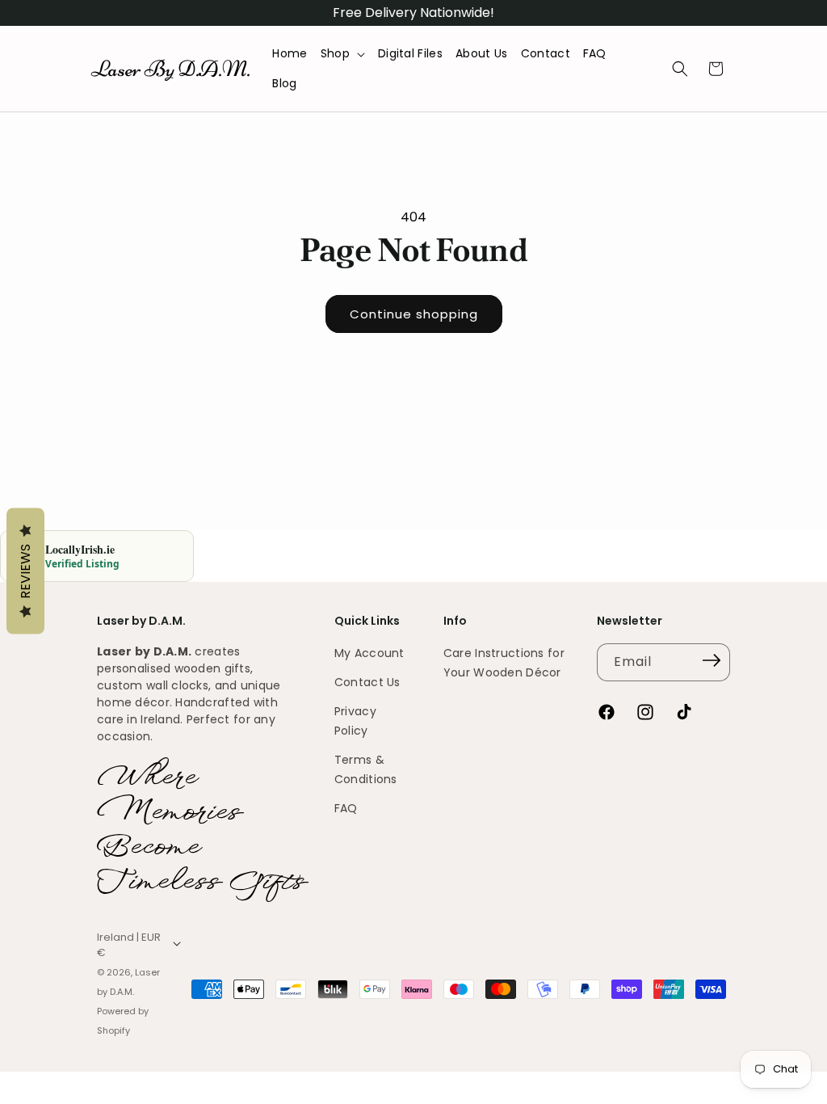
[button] (343, 54)
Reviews (25, 571)
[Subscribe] (712, 661)
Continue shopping (414, 313)
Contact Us (367, 682)
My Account (369, 653)
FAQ (346, 808)
